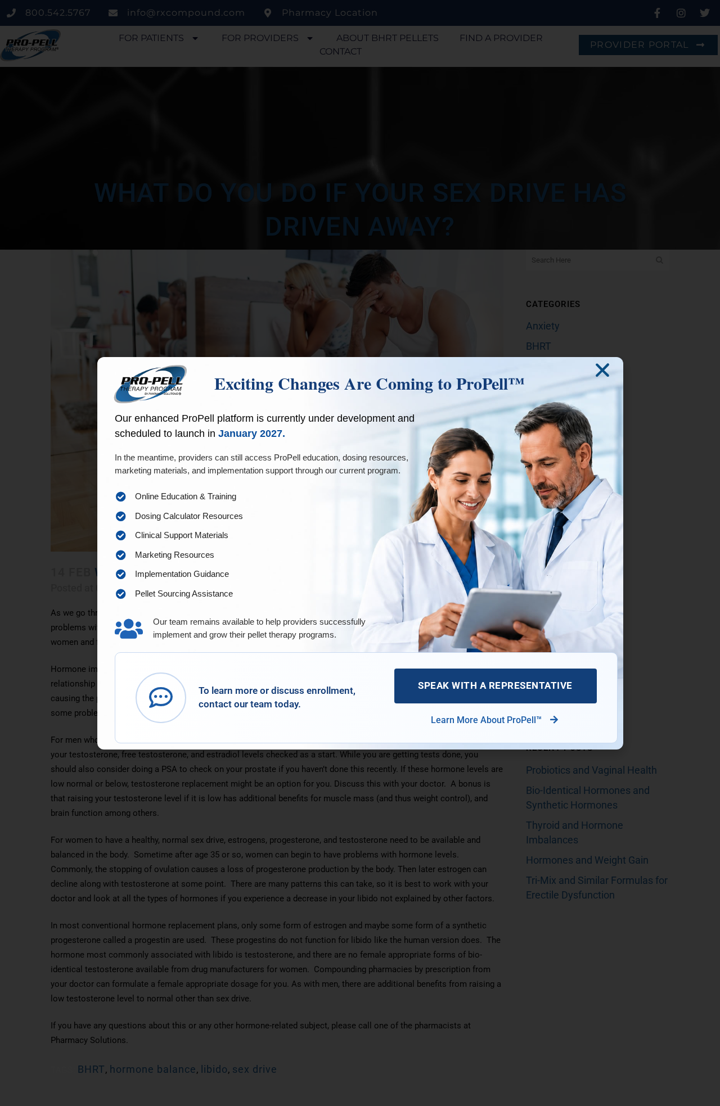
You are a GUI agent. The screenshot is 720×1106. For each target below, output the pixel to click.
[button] (602, 370)
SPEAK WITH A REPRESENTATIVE (495, 685)
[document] (360, 553)
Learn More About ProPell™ (487, 720)
